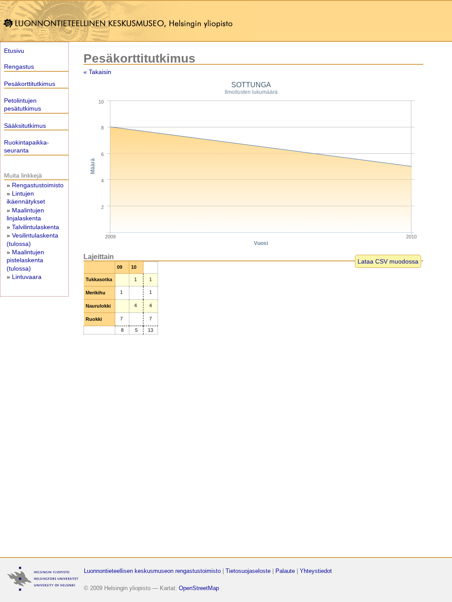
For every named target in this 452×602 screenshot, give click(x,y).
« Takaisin (97, 71)
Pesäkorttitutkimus (29, 83)
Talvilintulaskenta (35, 226)
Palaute (285, 571)
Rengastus (19, 66)
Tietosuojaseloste (248, 571)
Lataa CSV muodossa (388, 261)
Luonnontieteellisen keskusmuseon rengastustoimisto (152, 571)
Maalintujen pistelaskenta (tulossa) (25, 260)
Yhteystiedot (316, 571)
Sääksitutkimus (25, 125)
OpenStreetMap (199, 588)
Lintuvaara (26, 276)
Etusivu (14, 50)
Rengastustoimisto (38, 185)
